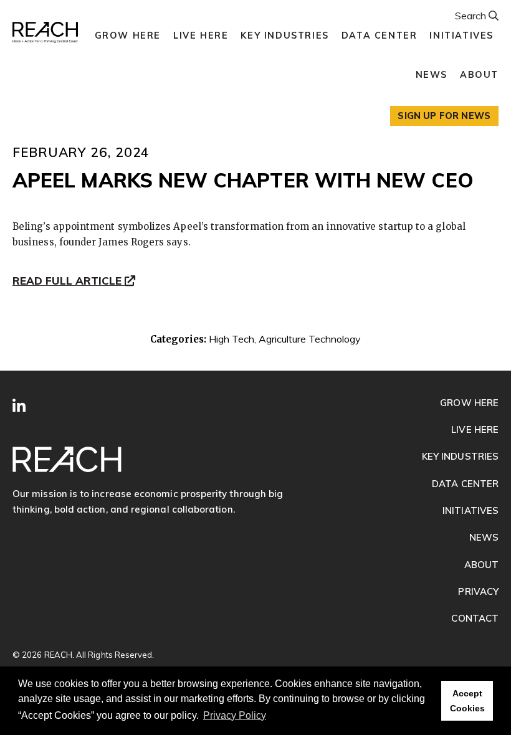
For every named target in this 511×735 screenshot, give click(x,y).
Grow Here (128, 35)
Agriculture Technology (310, 338)
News (431, 74)
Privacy (478, 591)
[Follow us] (19, 406)
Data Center (379, 35)
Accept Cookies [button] (467, 700)
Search (472, 15)
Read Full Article (68, 281)
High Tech (231, 338)
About (479, 74)
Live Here (200, 35)
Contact (475, 618)
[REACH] (45, 33)
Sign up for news (444, 115)
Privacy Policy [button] (234, 715)
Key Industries (284, 35)
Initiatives (461, 35)
